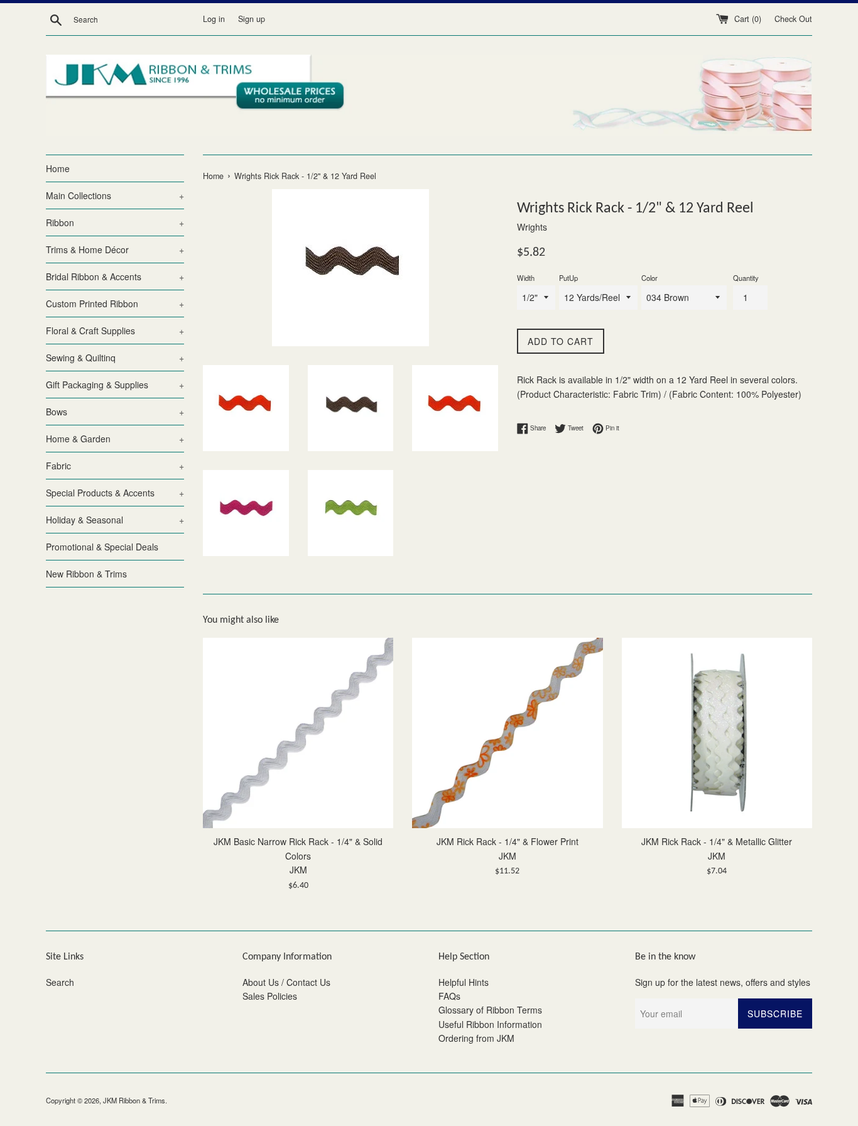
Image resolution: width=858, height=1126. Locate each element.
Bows (115, 411)
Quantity (746, 278)
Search (60, 982)
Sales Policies (269, 996)
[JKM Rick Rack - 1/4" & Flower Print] (507, 733)
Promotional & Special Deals (102, 546)
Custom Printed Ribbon (115, 303)
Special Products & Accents (115, 492)
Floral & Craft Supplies (115, 330)
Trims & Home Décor (115, 249)
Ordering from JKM (476, 1038)
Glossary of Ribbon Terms (490, 1009)
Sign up (251, 19)
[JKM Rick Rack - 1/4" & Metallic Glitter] (717, 733)
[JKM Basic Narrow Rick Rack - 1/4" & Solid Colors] (298, 733)
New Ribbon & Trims (86, 573)
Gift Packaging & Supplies (115, 384)
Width (526, 278)
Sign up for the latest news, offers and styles (722, 982)
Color (649, 278)
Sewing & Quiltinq (115, 357)
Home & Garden (115, 438)
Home (58, 168)
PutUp (568, 278)
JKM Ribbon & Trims (134, 1100)
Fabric (115, 465)
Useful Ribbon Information (490, 1024)
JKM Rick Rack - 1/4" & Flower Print (507, 841)
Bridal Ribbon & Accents (115, 276)
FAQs (449, 996)
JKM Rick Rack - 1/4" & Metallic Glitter (716, 841)
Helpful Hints (463, 982)
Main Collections (115, 195)
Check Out (793, 19)
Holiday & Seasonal (115, 519)
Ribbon (115, 222)
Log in (214, 19)
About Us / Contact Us (286, 982)
